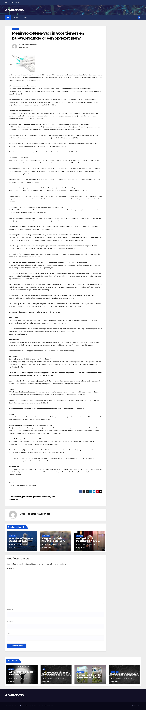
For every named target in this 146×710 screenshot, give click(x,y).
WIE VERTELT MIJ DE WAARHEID (20, 673)
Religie (11, 669)
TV (44, 669)
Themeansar (49, 706)
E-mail (10, 621)
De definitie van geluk (123, 674)
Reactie (10, 568)
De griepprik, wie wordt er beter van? (53, 539)
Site (8, 633)
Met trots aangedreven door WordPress (17, 706)
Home (16, 17)
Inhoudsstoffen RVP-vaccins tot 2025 (21, 539)
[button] (135, 17)
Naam (10, 610)
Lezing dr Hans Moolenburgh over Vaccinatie (87, 541)
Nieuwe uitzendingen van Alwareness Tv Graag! (55, 674)
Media (113, 671)
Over (25, 17)
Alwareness (14, 10)
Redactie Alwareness (30, 45)
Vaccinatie (16, 28)
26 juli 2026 (15, 678)
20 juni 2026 (49, 678)
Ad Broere (80, 672)
